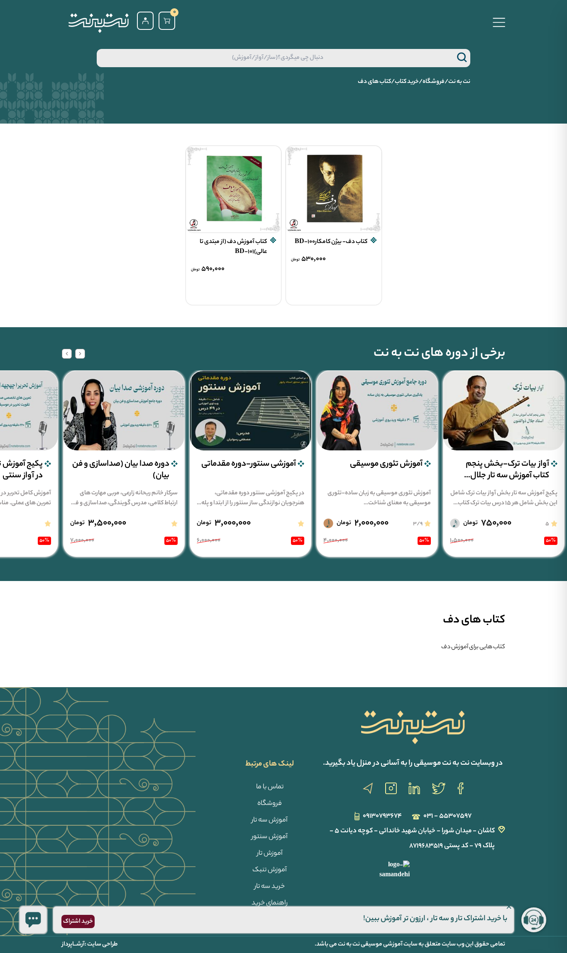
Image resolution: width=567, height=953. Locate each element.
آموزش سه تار (270, 820)
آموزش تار (270, 853)
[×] (33, 920)
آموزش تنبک (269, 870)
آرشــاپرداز (73, 945)
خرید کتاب (407, 82)
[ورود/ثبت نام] (145, 21)
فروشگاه (434, 82)
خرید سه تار (269, 886)
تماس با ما (270, 787)
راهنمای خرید (270, 903)
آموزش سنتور (270, 837)
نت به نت (459, 82)
